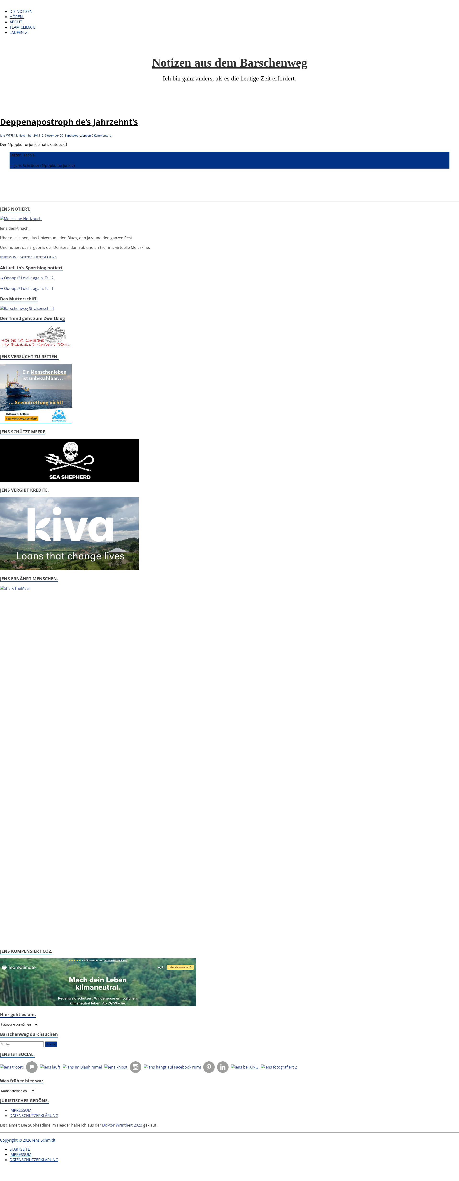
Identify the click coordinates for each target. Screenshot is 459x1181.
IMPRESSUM (8, 257)
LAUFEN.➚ (19, 32)
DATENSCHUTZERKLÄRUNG (38, 257)
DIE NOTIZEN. (21, 11)
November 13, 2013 (93, 165)
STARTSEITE (20, 1149)
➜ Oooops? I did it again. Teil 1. (27, 288)
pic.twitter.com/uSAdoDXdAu (62, 155)
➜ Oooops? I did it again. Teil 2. (27, 278)
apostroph (73, 135)
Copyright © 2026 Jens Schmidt (27, 1140)
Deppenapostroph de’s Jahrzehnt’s (69, 121)
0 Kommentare (101, 135)
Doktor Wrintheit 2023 (122, 1125)
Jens (2, 135)
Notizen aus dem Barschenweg (229, 62)
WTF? (9, 135)
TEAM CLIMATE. (23, 27)
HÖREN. (17, 16)
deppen (86, 135)
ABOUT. (16, 22)
